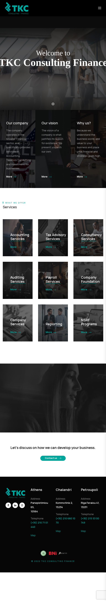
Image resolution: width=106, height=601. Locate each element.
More (13, 246)
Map (33, 535)
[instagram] (22, 505)
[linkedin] (15, 505)
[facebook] (8, 505)
